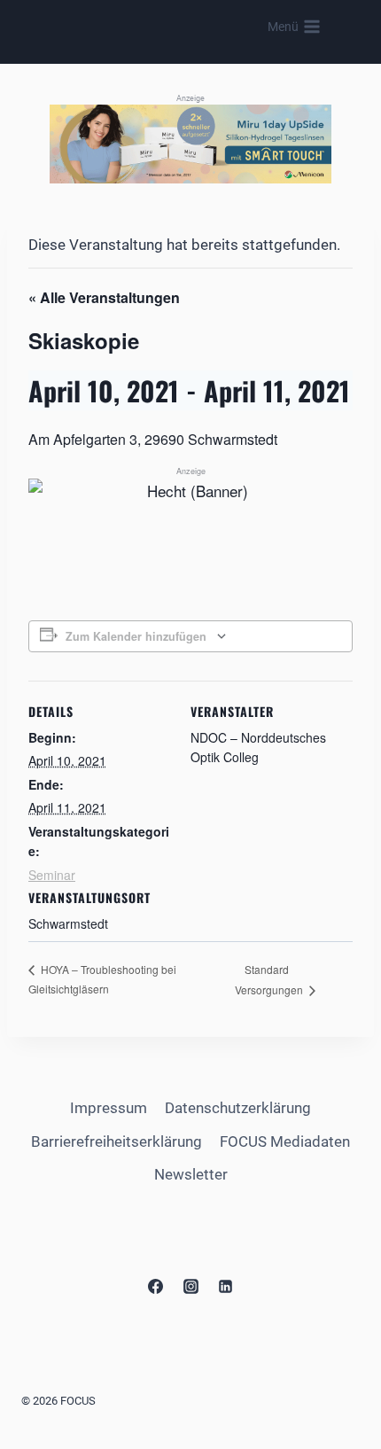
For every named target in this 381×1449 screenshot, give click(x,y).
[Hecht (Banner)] (190, 509)
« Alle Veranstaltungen (104, 297)
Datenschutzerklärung (238, 1108)
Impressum (108, 1108)
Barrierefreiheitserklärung (116, 1141)
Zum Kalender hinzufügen (136, 636)
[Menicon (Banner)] (190, 144)
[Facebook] (156, 1286)
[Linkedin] (225, 1286)
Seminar (51, 875)
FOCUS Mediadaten (285, 1141)
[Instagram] (190, 1286)
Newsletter (191, 1174)
